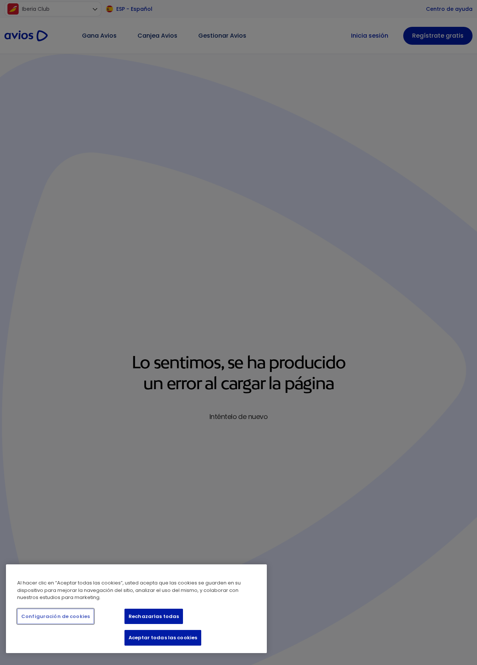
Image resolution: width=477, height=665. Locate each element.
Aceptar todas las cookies (163, 637)
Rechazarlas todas (154, 616)
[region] (136, 608)
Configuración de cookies (55, 616)
